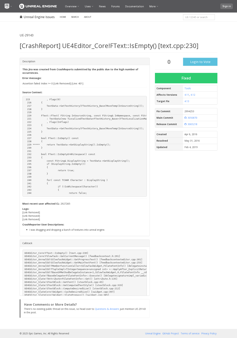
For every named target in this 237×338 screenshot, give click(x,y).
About (87, 16)
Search (75, 16)
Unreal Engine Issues (39, 17)
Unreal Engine (153, 333)
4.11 (186, 94)
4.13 (186, 101)
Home (63, 16)
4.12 (193, 94)
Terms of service (190, 333)
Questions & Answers (107, 309)
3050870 (192, 117)
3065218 (192, 124)
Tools (187, 88)
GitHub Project (170, 333)
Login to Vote (200, 62)
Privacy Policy (209, 333)
